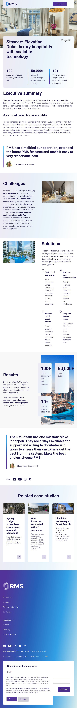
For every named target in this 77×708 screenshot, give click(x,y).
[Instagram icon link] (25, 479)
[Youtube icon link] (20, 479)
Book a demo (60, 4)
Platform (6, 597)
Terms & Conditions (21, 656)
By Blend (45, 656)
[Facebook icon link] (30, 479)
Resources (7, 620)
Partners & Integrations (11, 607)
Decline (23, 699)
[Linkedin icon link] (14, 479)
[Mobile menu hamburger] (70, 4)
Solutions (6, 612)
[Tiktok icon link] (25, 646)
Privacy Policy (34, 656)
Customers (7, 602)
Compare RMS (8, 634)
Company (6, 630)
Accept (12, 699)
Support (6, 625)
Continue (63, 689)
